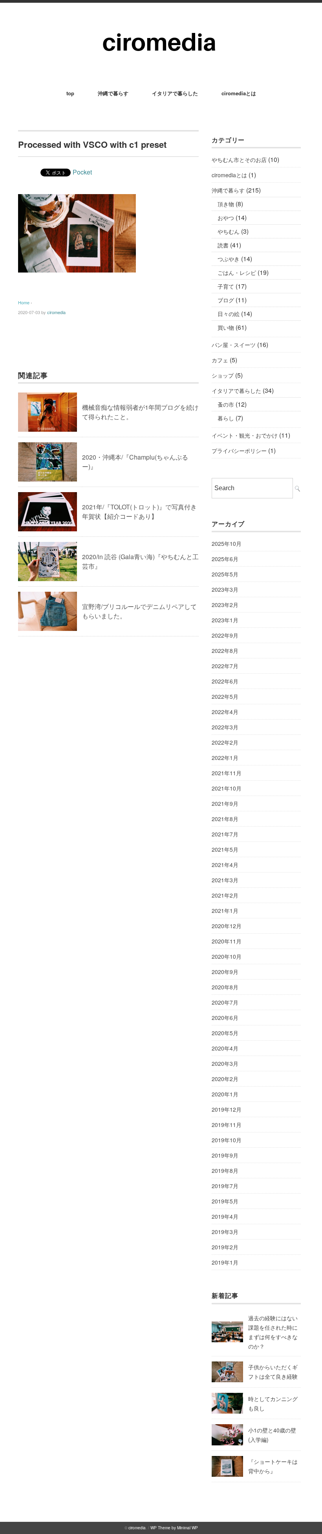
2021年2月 (225, 895)
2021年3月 (225, 880)
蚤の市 (226, 404)
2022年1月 (225, 758)
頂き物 (226, 204)
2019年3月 (225, 1232)
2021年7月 (225, 834)
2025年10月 (227, 543)
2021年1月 (225, 910)
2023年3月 (225, 589)
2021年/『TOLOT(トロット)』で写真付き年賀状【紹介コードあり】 (139, 511)
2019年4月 (225, 1216)
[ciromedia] (161, 24)
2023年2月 (225, 605)
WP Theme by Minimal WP (174, 1527)
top (70, 93)
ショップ (223, 375)
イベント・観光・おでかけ (245, 435)
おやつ (226, 218)
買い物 (226, 327)
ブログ (226, 300)
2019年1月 (225, 1262)
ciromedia (56, 312)
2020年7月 (225, 1002)
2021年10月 (227, 788)
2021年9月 (225, 803)
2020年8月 (225, 987)
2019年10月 (227, 1140)
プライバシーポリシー (239, 450)
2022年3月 (225, 727)
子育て (226, 286)
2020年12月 (227, 926)
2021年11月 (227, 773)
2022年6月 (225, 681)
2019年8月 (225, 1170)
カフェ (220, 360)
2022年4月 (225, 712)
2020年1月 (225, 1094)
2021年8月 (225, 819)
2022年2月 (225, 742)
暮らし (226, 418)
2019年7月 (225, 1186)
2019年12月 (227, 1109)
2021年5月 (225, 849)
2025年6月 (225, 559)
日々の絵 (229, 314)
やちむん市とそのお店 (239, 160)
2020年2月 (225, 1079)
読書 (223, 245)
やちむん (229, 231)
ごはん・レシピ (237, 272)
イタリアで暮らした (175, 93)
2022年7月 (225, 666)
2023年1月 (225, 620)
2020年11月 (227, 941)
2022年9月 (225, 635)
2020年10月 (227, 956)
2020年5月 (225, 1033)
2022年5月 (225, 696)
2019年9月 (225, 1155)
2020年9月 (225, 972)
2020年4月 (225, 1048)
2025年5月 (225, 574)
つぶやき (229, 259)
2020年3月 (225, 1063)
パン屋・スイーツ (234, 345)
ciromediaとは (238, 93)
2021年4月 (225, 865)
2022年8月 (225, 650)
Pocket (82, 171)
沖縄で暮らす (113, 93)
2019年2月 (225, 1247)
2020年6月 (225, 1017)
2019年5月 (225, 1201)
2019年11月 (227, 1125)
